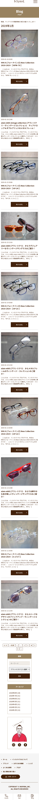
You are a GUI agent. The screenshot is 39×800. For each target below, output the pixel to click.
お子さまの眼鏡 (18, 763)
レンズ (30, 763)
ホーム (5, 759)
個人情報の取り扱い (9, 772)
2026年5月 (13, 701)
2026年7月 (13, 696)
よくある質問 (7, 767)
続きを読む (19, 81)
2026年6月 (13, 698)
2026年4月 (13, 704)
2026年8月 (13, 693)
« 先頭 (12, 645)
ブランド (6, 763)
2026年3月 (13, 707)
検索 (19, 676)
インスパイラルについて (20, 759)
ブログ (18, 767)
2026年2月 (13, 710)
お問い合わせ (12, 777)
